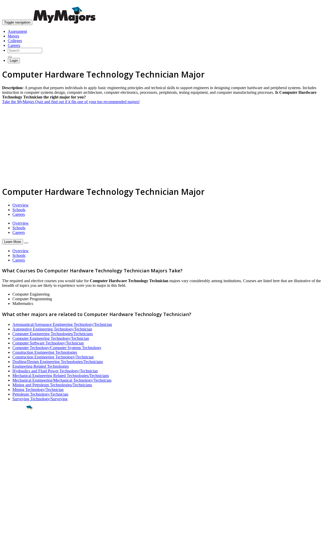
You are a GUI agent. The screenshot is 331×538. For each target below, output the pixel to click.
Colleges (15, 41)
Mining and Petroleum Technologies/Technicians (52, 385)
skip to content (318, 4)
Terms (7, 531)
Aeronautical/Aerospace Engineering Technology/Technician (62, 324)
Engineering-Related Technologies (40, 366)
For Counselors (14, 482)
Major (14, 425)
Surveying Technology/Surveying (39, 399)
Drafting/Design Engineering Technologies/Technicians (57, 361)
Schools (18, 209)
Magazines (11, 491)
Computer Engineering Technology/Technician (50, 338)
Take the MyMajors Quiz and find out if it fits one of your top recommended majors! (71, 101)
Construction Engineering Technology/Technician (53, 357)
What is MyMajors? (18, 477)
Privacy (21, 531)
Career (15, 448)
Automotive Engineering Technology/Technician (52, 329)
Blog (6, 500)
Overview (20, 205)
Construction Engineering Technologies (44, 352)
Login (14, 61)
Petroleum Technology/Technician (40, 394)
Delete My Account (18, 496)
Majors (13, 36)
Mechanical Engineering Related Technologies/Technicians (60, 375)
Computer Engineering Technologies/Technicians (52, 334)
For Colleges (12, 487)
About (8, 467)
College (16, 436)
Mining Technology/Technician (38, 389)
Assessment (17, 31)
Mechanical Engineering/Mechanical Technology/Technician (61, 380)
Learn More (12, 242)
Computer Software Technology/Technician (48, 343)
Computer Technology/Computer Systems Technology (56, 347)
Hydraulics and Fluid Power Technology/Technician (55, 371)
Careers (14, 45)
